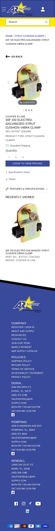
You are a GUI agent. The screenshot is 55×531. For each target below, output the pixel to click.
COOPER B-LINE (15, 116)
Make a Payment (21, 347)
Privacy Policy (21, 377)
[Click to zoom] (28, 83)
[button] (28, 189)
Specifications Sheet (19, 172)
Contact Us (19, 339)
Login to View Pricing (27, 163)
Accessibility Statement (27, 373)
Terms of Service (23, 369)
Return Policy (21, 365)
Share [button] (12, 179)
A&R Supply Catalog (24, 351)
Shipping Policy (21, 361)
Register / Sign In (22, 327)
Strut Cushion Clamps (29, 36)
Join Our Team (20, 343)
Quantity (11, 150)
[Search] (46, 22)
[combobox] (27, 22)
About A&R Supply (23, 331)
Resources (18, 335)
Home (9, 36)
